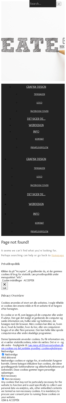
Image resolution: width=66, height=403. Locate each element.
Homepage (58, 255)
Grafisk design (36, 87)
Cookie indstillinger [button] (12, 280)
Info (36, 131)
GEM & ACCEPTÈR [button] (10, 400)
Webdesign (36, 125)
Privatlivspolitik (39, 147)
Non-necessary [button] (8, 375)
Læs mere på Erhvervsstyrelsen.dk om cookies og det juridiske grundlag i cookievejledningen (32, 347)
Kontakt (39, 139)
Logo (39, 102)
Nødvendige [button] (7, 351)
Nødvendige (11, 354)
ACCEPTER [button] (29, 280)
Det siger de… (36, 119)
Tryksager (39, 94)
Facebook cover (39, 111)
